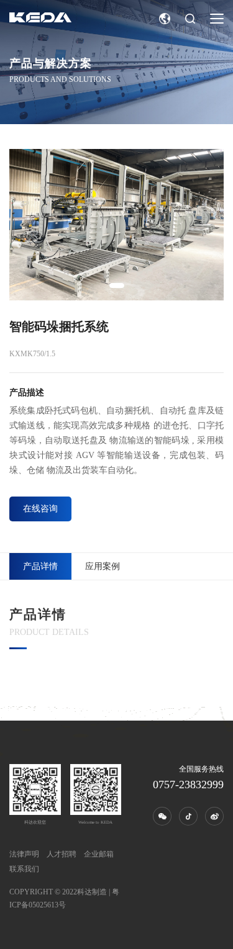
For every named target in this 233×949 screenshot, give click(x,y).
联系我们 (24, 869)
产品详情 (40, 566)
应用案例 (102, 566)
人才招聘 (61, 854)
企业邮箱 (99, 854)
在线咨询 (40, 508)
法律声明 (24, 854)
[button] (116, 285)
